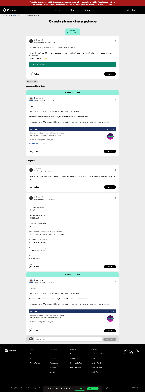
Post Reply (110, 339)
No (81, 389)
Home (14, 16)
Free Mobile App (76, 363)
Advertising (54, 363)
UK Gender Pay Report (104, 388)
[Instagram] (125, 351)
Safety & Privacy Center (18, 388)
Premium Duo (95, 358)
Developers (54, 358)
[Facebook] (138, 351)
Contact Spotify (75, 367)
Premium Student (97, 367)
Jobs (31, 358)
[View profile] (31, 41)
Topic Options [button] (31, 81)
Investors (53, 367)
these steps (85, 4)
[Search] (128, 10)
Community (13, 10)
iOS (23, 16)
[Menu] (140, 10)
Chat (72, 10)
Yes (90, 389)
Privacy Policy (32, 388)
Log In (134, 10)
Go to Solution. (41, 64)
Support (73, 354)
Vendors (53, 372)
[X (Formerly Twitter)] (131, 351)
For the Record (35, 363)
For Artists (53, 354)
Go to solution (73, 32)
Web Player (74, 358)
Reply (110, 74)
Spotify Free (95, 372)
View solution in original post (39, 143)
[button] (115, 41)
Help (57, 10)
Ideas (87, 10)
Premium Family (96, 363)
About (32, 354)
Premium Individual (97, 354)
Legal (6, 388)
